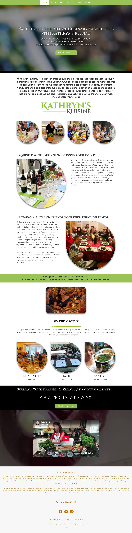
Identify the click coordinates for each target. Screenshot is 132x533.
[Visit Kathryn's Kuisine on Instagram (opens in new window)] (72, 511)
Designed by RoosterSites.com (80, 524)
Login (66, 527)
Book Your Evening (66, 52)
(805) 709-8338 (70, 502)
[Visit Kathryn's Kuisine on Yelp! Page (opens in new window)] (66, 511)
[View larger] (28, 132)
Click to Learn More (66, 406)
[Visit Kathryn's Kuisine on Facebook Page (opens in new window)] (60, 511)
